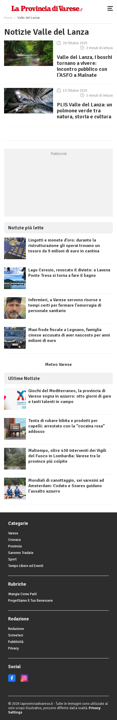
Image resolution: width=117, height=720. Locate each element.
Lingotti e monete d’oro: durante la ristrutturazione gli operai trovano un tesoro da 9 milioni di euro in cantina (64, 245)
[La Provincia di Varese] (46, 8)
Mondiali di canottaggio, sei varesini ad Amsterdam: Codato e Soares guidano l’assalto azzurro (66, 486)
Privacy (13, 648)
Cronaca (14, 540)
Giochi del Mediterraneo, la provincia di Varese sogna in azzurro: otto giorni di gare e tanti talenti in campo (69, 396)
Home (8, 18)
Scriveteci (15, 635)
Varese (13, 533)
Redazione (16, 629)
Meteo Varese (58, 364)
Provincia (15, 546)
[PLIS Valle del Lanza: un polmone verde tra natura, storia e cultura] (28, 113)
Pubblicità (15, 642)
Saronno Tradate (20, 553)
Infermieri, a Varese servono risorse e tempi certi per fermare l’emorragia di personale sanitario (64, 305)
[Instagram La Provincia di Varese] (24, 680)
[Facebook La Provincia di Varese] (12, 680)
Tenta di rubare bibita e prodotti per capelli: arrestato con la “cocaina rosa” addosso (66, 426)
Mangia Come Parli (22, 594)
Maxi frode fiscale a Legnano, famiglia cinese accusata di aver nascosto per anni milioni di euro (69, 335)
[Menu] (111, 8)
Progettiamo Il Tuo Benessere (30, 600)
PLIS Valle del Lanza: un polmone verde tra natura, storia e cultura (84, 110)
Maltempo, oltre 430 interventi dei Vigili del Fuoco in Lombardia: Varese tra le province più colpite (67, 456)
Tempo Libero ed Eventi (25, 566)
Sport (12, 559)
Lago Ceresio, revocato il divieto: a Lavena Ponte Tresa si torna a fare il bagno (69, 272)
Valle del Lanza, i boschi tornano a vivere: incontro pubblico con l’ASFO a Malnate (84, 66)
